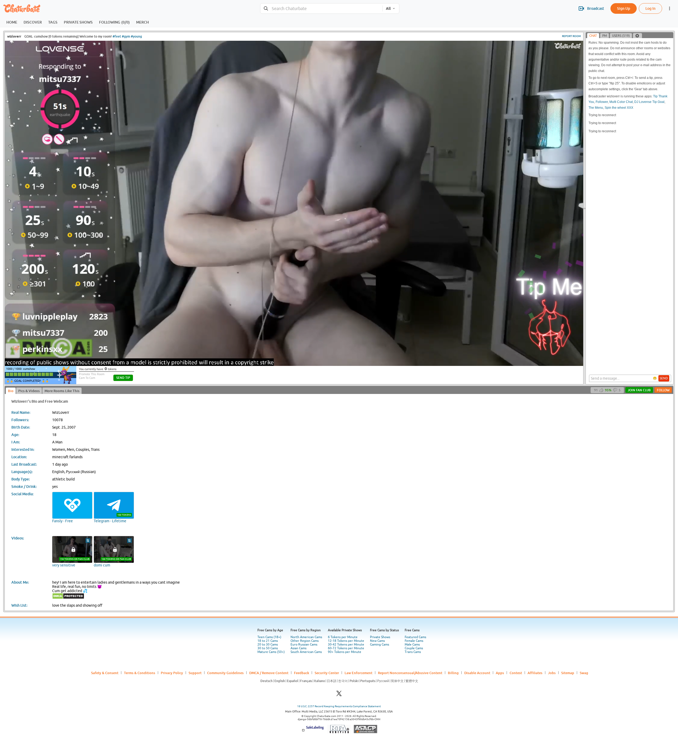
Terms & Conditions (139, 673)
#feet (117, 36)
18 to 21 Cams (267, 641)
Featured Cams (415, 637)
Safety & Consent (104, 673)
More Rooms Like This (61, 391)
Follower (602, 102)
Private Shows (380, 637)
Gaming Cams (379, 644)
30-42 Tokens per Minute (346, 644)
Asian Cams (298, 648)
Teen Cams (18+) (269, 637)
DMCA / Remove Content (268, 673)
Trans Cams (413, 652)
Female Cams (414, 641)
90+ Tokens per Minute (344, 652)
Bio (11, 391)
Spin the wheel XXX (619, 108)
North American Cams (306, 637)
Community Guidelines (225, 673)
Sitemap (567, 673)
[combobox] (321, 8)
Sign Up (623, 8)
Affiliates (535, 673)
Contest (516, 673)
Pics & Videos (29, 391)
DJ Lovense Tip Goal (649, 102)
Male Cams (412, 644)
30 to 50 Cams (267, 648)
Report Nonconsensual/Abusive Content (410, 673)
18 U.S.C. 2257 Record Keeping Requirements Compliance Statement (339, 706)
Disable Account (477, 673)
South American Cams (306, 652)
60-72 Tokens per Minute (346, 648)
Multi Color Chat (621, 102)
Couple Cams (414, 648)
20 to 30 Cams (267, 644)
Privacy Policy (172, 673)
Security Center (327, 673)
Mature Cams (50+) (271, 652)
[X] (339, 695)
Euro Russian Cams (304, 644)
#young (136, 36)
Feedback (301, 673)
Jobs (552, 673)
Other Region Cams (305, 641)
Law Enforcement (358, 673)
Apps (500, 673)
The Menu (595, 108)
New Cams (377, 641)
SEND (664, 378)
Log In (650, 8)
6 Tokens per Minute (343, 637)
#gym (126, 36)
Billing (453, 673)
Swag (584, 673)
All (388, 8)
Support (195, 673)
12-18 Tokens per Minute (346, 641)
